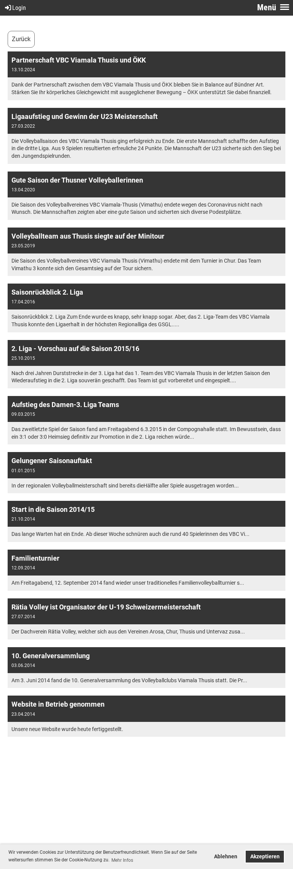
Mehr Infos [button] (122, 860)
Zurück (21, 39)
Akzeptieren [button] (265, 856)
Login (19, 7)
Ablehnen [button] (225, 856)
